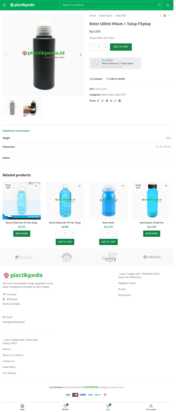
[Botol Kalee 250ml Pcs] (152, 200)
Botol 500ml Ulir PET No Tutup (65, 222)
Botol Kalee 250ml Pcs (152, 222)
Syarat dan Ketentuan (129, 277)
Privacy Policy (10, 343)
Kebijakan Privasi (127, 283)
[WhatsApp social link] (115, 100)
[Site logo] (22, 5)
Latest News (9, 367)
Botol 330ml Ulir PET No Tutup (21, 222)
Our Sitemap (9, 373)
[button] (6, 54)
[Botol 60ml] (108, 200)
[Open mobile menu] (4, 5)
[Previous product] (160, 16)
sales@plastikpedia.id (14, 322)
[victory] (109, 257)
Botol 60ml (108, 222)
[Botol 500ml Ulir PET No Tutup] (65, 200)
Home (92, 16)
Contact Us (8, 361)
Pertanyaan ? (125, 295)
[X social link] (102, 100)
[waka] (66, 257)
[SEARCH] (159, 5)
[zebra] (24, 257)
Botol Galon (106, 16)
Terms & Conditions (13, 355)
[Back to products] (165, 16)
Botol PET (121, 16)
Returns (7, 349)
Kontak (122, 289)
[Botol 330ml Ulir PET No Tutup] (22, 200)
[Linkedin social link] (111, 100)
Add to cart (120, 47)
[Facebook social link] (98, 100)
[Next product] (169, 16)
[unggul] (152, 257)
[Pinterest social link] (107, 100)
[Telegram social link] (119, 100)
